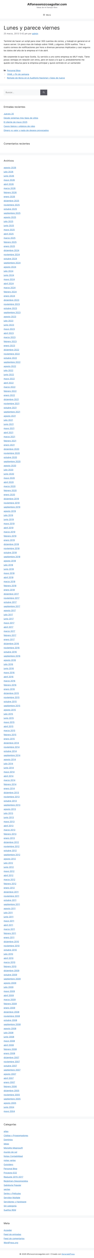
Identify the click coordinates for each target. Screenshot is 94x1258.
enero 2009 (9, 1008)
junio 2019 (9, 519)
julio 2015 (8, 714)
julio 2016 (8, 664)
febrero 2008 (10, 1049)
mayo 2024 (9, 279)
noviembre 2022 (12, 354)
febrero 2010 (10, 966)
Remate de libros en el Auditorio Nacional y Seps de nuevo (36, 78)
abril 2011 (8, 925)
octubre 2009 (10, 975)
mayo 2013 (9, 821)
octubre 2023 (10, 308)
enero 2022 (9, 395)
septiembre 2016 (12, 656)
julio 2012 (8, 863)
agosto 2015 (10, 710)
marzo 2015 (9, 730)
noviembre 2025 (12, 205)
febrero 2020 (10, 490)
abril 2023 (9, 333)
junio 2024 (9, 275)
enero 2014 (9, 788)
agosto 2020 (10, 465)
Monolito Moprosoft (13, 1148)
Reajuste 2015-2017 (13, 1177)
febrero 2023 (10, 341)
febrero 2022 (10, 391)
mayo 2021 (9, 428)
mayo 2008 (9, 1041)
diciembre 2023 (11, 300)
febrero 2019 (10, 536)
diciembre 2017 (11, 594)
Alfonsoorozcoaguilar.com (47, 4)
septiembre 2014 (12, 755)
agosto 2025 (10, 217)
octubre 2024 (10, 258)
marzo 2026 (10, 188)
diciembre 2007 (11, 1057)
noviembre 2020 (12, 453)
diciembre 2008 (11, 1012)
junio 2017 (9, 619)
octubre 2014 (10, 751)
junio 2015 (9, 718)
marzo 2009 (10, 999)
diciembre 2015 (11, 693)
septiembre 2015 (12, 705)
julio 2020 (8, 470)
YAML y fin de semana (18, 74)
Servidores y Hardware (15, 1202)
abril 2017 (8, 627)
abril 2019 (8, 527)
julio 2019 (8, 515)
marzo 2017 (9, 631)
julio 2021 (8, 420)
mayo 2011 (9, 921)
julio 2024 (8, 271)
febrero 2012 (10, 883)
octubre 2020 (10, 457)
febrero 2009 (10, 1003)
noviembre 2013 (12, 797)
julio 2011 (8, 912)
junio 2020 (9, 474)
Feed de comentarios (14, 1238)
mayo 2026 (9, 180)
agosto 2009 (10, 983)
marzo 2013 (9, 830)
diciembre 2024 (11, 250)
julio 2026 (8, 172)
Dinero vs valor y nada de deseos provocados (26, 130)
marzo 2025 (9, 238)
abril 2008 (9, 1045)
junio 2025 (9, 225)
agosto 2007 (10, 1074)
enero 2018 (9, 590)
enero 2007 (9, 1082)
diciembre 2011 (11, 892)
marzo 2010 (9, 962)
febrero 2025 (10, 242)
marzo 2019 (9, 532)
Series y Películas (12, 1193)
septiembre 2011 (12, 904)
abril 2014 (8, 776)
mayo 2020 (9, 478)
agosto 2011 (10, 908)
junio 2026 (9, 176)
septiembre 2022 (12, 362)
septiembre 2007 (12, 1070)
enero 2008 (9, 1053)
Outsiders (8, 1164)
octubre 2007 (10, 1066)
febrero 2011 (10, 933)
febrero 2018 (10, 585)
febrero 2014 (10, 784)
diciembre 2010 (11, 941)
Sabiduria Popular (12, 1185)
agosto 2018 (10, 561)
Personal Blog (13, 70)
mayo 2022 (9, 378)
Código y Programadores (16, 1135)
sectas (7, 1189)
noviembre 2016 (12, 648)
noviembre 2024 (12, 254)
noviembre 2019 (12, 503)
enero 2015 (9, 739)
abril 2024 (9, 283)
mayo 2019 (9, 523)
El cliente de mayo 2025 (15, 122)
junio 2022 (9, 374)
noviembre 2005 (12, 1095)
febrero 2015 (10, 734)
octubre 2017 (10, 602)
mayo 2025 (9, 229)
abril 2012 (8, 875)
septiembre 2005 (12, 1099)
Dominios (8, 1139)
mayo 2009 (9, 991)
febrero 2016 (10, 685)
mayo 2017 (9, 623)
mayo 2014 (9, 772)
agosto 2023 (10, 316)
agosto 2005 (10, 1103)
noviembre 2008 (12, 1016)
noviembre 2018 (11, 548)
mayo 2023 (9, 329)
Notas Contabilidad (13, 1156)
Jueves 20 (9, 114)
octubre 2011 (10, 900)
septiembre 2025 (12, 213)
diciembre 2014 (11, 743)
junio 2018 (9, 569)
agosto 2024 (10, 267)
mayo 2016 (9, 672)
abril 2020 (9, 482)
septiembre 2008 (12, 1024)
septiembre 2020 (12, 461)
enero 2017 (9, 639)
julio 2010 (8, 954)
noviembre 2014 (12, 747)
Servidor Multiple (12, 1197)
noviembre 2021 (11, 403)
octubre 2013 (10, 801)
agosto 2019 (10, 511)
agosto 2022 (10, 366)
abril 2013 (8, 826)
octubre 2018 (10, 552)
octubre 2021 (10, 407)
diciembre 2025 (11, 201)
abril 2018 (8, 577)
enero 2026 (9, 196)
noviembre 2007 (12, 1061)
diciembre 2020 (11, 449)
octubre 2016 (10, 652)
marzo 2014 (9, 780)
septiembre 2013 (12, 805)
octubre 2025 (10, 209)
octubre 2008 (10, 1020)
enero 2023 (9, 345)
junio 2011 (8, 917)
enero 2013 (9, 838)
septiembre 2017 (12, 606)
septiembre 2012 (12, 854)
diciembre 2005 (11, 1090)
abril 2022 (9, 383)
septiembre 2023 (12, 312)
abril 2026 (9, 184)
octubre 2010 (10, 950)
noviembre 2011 (11, 896)
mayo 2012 (9, 871)
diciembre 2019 (11, 499)
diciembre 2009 (11, 970)
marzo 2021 (9, 436)
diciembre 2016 (11, 643)
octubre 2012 (10, 850)
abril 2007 (9, 1078)
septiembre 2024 (12, 263)
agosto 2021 (10, 416)
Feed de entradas (12, 1234)
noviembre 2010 (12, 946)
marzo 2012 (9, 879)
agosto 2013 (10, 809)
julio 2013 (8, 813)
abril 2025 (9, 234)
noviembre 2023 (12, 304)
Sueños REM (10, 1210)
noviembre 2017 (11, 598)
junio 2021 (9, 424)
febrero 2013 (10, 834)
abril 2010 (8, 958)
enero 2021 (9, 445)
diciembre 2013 (11, 792)
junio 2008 (9, 1037)
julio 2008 (8, 1032)
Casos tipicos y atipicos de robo (19, 126)
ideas (6, 1144)
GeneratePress (68, 1254)
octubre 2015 (10, 701)
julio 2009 (8, 987)
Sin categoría (10, 1206)
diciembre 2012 (11, 842)
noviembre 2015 (11, 697)
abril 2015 (8, 726)
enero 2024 (9, 296)
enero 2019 (9, 540)
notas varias (10, 1160)
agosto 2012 (10, 859)
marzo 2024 (10, 287)
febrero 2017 (10, 635)
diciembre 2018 (11, 544)
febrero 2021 (10, 441)
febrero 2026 (10, 192)
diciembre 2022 (11, 350)
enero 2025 (9, 246)
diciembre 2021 (11, 399)
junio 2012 (9, 867)
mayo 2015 (9, 722)
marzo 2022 (9, 387)
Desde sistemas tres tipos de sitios (21, 118)
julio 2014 (8, 763)
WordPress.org (11, 1242)
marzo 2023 (10, 337)
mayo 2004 (9, 1111)
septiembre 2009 (12, 979)
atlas (6, 1131)
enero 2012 (9, 888)
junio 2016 (9, 668)
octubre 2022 (10, 358)
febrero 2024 (10, 292)
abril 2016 (8, 677)
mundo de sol (10, 1152)
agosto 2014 (10, 759)
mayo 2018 (9, 573)
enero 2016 (9, 689)
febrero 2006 (10, 1086)
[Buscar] (43, 92)
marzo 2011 (9, 929)
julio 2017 (8, 614)
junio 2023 (9, 325)
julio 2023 (8, 321)
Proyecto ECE (10, 1173)
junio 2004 (9, 1107)
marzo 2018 (9, 581)
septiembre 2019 (12, 507)
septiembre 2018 (12, 556)
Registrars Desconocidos (16, 1181)
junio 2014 (9, 768)
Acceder (8, 1230)
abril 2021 (8, 432)
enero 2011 (9, 937)
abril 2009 (9, 995)
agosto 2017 (10, 610)
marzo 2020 (10, 486)
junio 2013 (9, 817)
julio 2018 (8, 565)
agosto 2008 (10, 1028)
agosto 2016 (10, 660)
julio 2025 (8, 221)
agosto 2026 (10, 167)
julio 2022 (8, 370)
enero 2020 (9, 494)
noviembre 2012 (11, 846)
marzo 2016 (9, 681)
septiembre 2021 (12, 412)
